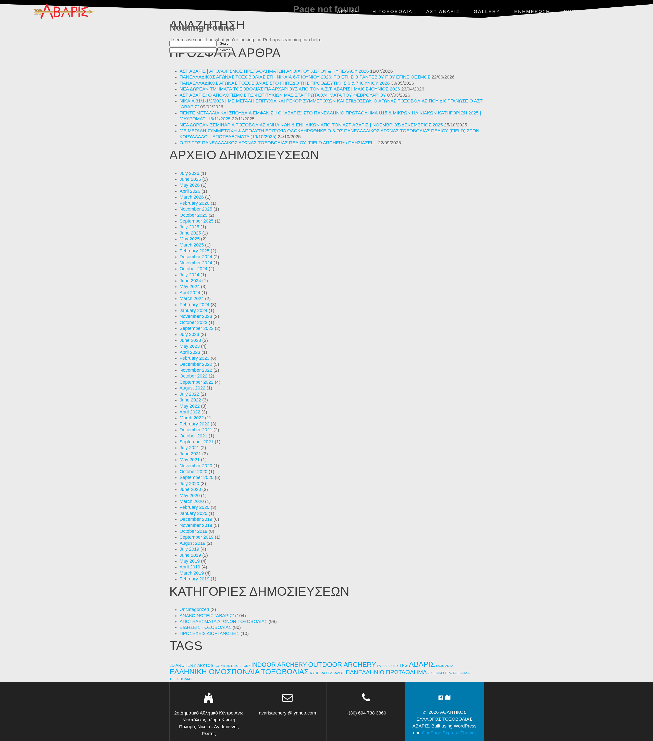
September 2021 (197, 441)
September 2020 (197, 477)
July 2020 (189, 483)
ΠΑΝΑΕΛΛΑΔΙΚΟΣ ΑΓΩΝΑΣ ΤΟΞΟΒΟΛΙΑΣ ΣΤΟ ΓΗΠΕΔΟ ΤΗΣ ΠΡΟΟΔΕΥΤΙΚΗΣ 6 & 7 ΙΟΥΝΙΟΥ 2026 (285, 83)
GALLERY (487, 11)
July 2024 (189, 274)
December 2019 (196, 519)
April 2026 (190, 191)
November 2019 (196, 525)
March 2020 (192, 501)
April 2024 (190, 292)
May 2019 (190, 561)
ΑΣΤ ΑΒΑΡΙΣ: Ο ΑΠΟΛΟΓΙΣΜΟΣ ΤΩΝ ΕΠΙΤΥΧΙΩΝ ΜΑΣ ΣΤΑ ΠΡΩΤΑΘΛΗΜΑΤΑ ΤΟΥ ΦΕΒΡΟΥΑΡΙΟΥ (283, 95)
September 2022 (197, 382)
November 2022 (196, 370)
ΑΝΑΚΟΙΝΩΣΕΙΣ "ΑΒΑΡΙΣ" (207, 615)
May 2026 (190, 185)
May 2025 (190, 238)
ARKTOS (205, 666)
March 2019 (192, 573)
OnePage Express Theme (448, 732)
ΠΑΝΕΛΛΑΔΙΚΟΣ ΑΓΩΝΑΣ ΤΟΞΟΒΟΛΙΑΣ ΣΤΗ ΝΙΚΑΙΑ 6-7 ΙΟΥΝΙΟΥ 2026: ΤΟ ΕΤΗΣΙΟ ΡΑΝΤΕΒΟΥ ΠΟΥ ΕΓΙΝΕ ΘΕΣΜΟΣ (305, 77)
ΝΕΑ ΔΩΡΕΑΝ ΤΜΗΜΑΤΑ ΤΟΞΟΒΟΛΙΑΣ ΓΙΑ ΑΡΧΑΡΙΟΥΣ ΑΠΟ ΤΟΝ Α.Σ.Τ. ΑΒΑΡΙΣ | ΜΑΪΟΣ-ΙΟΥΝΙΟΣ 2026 (290, 89)
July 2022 (189, 394)
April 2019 (190, 566)
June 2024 (190, 280)
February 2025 (194, 250)
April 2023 (190, 352)
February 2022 (194, 423)
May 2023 (190, 346)
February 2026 (194, 203)
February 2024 (194, 304)
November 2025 (196, 209)
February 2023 (194, 358)
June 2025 (190, 233)
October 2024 (193, 268)
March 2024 (192, 298)
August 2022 (192, 388)
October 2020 (193, 471)
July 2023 (189, 334)
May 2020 (190, 495)
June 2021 (190, 453)
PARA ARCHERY (387, 665)
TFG (403, 665)
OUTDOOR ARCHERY (342, 664)
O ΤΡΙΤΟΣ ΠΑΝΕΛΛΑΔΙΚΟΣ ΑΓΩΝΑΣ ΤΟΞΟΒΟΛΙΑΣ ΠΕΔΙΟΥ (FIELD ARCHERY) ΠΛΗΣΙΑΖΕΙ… (278, 142)
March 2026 (192, 197)
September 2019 (197, 537)
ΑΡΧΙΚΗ (347, 11)
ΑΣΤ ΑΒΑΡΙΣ (443, 11)
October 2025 (193, 215)
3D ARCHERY (182, 665)
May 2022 (190, 406)
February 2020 (194, 507)
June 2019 (190, 555)
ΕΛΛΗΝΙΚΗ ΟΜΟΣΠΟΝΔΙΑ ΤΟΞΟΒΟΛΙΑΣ (239, 672)
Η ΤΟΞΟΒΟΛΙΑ (392, 11)
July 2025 (189, 226)
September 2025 (197, 221)
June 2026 (190, 179)
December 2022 (196, 364)
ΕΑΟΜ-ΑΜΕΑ (444, 665)
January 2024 (193, 310)
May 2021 (190, 459)
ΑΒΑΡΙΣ (422, 664)
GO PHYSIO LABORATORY (232, 665)
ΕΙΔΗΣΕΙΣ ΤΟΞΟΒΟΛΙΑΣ (205, 627)
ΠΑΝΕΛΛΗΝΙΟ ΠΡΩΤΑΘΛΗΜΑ (386, 672)
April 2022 (190, 411)
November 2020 (196, 465)
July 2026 (189, 173)
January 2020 (193, 513)
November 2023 (196, 316)
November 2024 (196, 262)
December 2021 (196, 429)
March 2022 (192, 417)
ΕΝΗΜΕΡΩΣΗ (532, 11)
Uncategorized (194, 609)
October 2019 (193, 531)
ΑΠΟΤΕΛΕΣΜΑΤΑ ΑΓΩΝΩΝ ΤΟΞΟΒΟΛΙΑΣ (223, 621)
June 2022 (190, 399)
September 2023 (197, 328)
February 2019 (194, 578)
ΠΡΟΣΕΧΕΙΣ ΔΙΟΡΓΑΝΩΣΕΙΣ (209, 633)
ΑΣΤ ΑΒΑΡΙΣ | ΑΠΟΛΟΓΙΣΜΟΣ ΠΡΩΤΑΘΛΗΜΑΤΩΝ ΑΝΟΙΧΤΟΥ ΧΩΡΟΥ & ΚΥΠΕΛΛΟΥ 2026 (274, 71)
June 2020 (190, 489)
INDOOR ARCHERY (279, 664)
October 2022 (193, 376)
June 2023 (190, 340)
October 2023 (193, 322)
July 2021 (189, 447)
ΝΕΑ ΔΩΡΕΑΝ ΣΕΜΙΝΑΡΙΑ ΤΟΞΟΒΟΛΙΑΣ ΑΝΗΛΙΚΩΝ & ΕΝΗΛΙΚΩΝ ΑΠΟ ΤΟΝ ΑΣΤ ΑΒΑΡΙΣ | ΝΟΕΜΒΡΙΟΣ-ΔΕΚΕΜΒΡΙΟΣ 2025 (311, 124)
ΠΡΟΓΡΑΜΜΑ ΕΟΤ (588, 11)
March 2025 (192, 245)
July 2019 (189, 549)
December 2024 (196, 256)
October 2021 (193, 435)
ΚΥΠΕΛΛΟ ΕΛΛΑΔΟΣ (327, 673)
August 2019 (192, 543)
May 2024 (190, 286)
